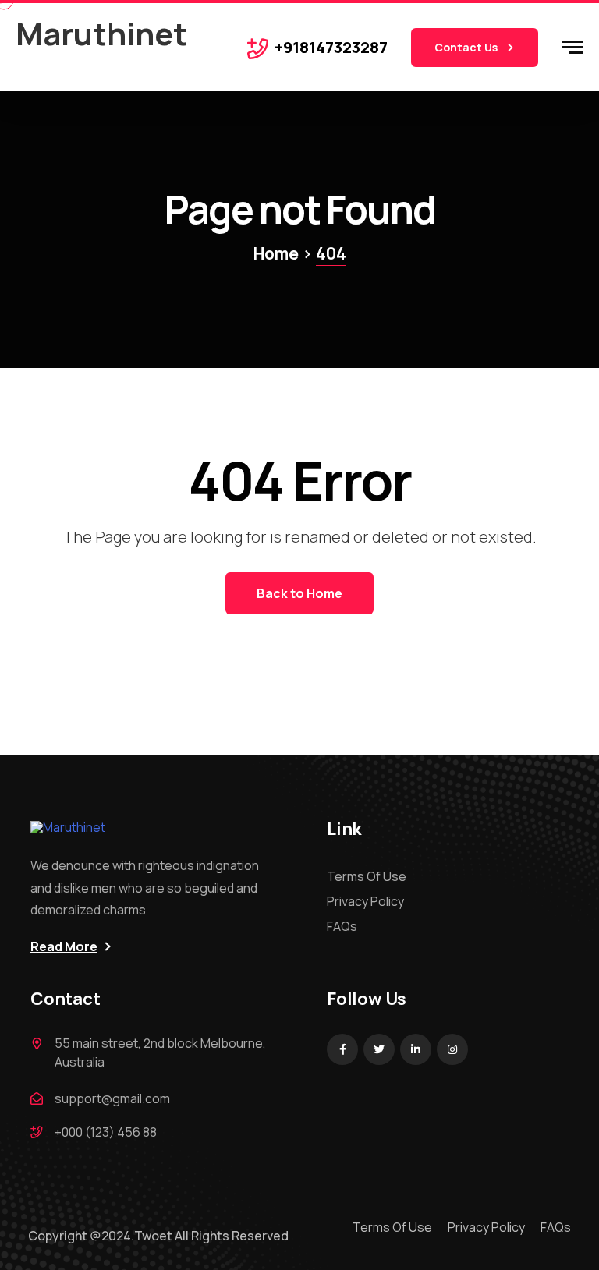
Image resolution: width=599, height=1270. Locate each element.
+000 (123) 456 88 (106, 1132)
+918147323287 (331, 47)
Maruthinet (101, 33)
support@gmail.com (112, 1098)
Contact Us (467, 47)
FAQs (342, 926)
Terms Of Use (366, 876)
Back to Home (299, 593)
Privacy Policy (365, 901)
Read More (63, 946)
